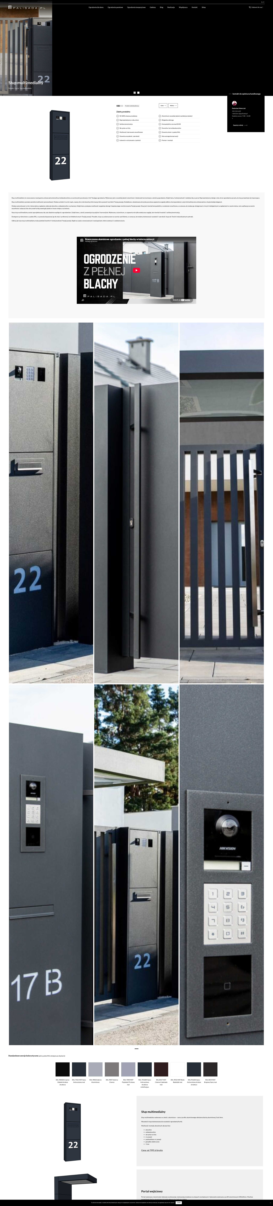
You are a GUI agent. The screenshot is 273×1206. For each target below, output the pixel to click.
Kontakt (194, 7)
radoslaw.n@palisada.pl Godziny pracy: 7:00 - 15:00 (241, 115)
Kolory (172, 105)
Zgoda (179, 1202)
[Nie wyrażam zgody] (270, 1203)
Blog (161, 7)
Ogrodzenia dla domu (96, 7)
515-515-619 (236, 111)
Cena (162, 105)
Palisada (11, 88)
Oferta (17, 88)
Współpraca (183, 7)
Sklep (204, 7)
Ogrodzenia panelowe (115, 7)
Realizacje (171, 7)
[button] (135, 93)
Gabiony (153, 7)
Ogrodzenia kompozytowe (136, 7)
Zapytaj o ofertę (238, 125)
